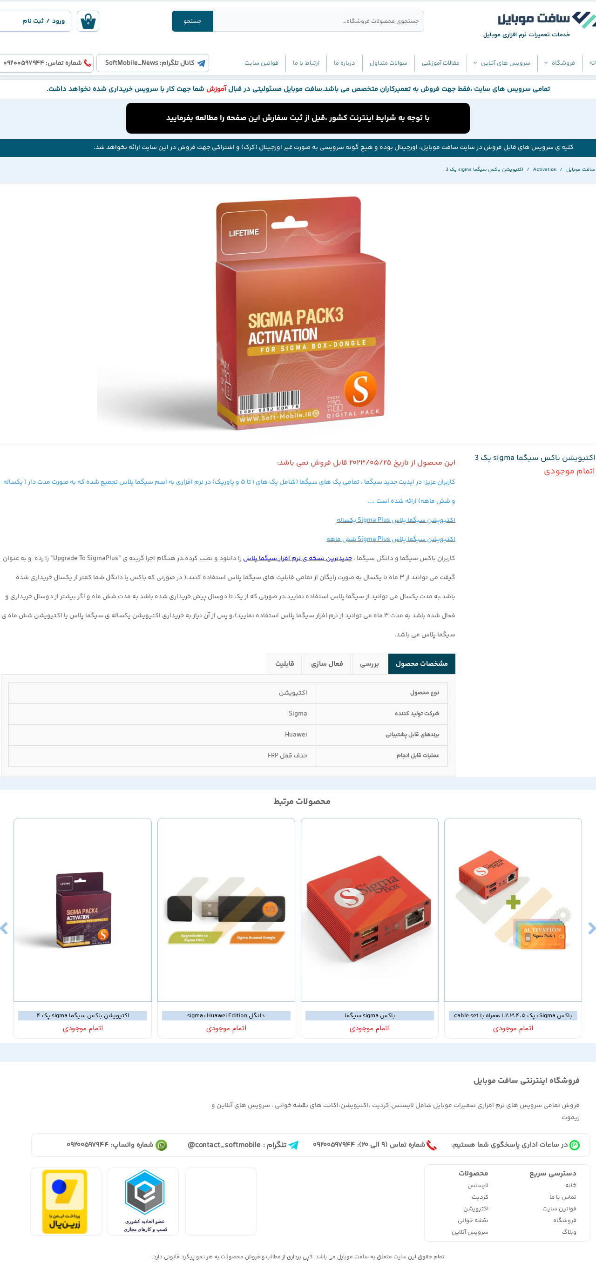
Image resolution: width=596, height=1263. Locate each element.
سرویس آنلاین (470, 1232)
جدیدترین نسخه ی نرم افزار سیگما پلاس (297, 559)
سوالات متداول (388, 63)
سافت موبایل (353, 1257)
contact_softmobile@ (224, 1145)
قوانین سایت (261, 63)
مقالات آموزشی (441, 63)
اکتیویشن (475, 1209)
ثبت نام (33, 21)
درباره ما (344, 63)
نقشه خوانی (473, 1220)
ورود (58, 21)
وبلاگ (569, 1232)
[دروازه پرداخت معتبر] (65, 1232)
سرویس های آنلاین (505, 63)
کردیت (480, 1197)
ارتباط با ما (306, 63)
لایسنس (477, 1185)
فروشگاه (563, 63)
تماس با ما (562, 1197)
